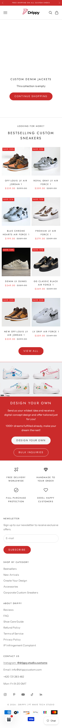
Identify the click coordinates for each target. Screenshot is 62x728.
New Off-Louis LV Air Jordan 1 (16, 333)
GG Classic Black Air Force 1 (46, 283)
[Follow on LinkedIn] (41, 694)
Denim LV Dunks (16, 281)
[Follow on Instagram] (5, 694)
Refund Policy (11, 627)
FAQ (6, 615)
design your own (31, 440)
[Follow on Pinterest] (14, 694)
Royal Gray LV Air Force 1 (46, 182)
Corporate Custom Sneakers (20, 592)
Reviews (8, 609)
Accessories (10, 586)
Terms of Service (13, 633)
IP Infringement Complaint (19, 645)
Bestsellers (10, 568)
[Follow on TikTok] (32, 694)
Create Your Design (15, 580)
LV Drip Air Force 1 (46, 331)
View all (30, 350)
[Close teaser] (15, 712)
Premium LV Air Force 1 (45, 232)
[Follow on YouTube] (23, 694)
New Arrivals (11, 574)
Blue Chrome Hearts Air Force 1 (16, 232)
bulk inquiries (31, 452)
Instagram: (25, 662)
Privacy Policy (12, 639)
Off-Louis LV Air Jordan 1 (16, 182)
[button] (8, 719)
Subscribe (17, 549)
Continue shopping (31, 96)
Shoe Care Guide (13, 621)
